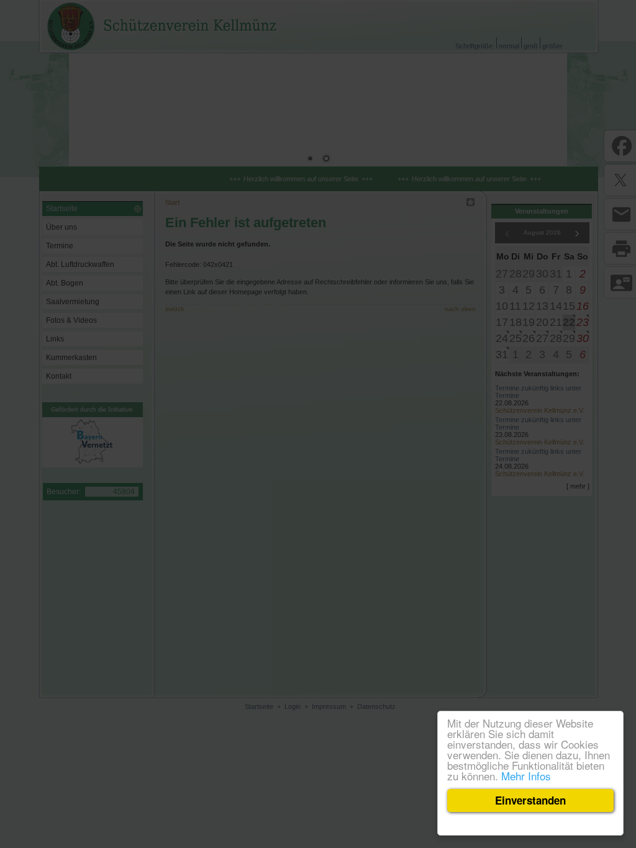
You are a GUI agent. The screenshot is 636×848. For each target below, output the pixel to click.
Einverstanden (530, 800)
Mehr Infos (526, 775)
